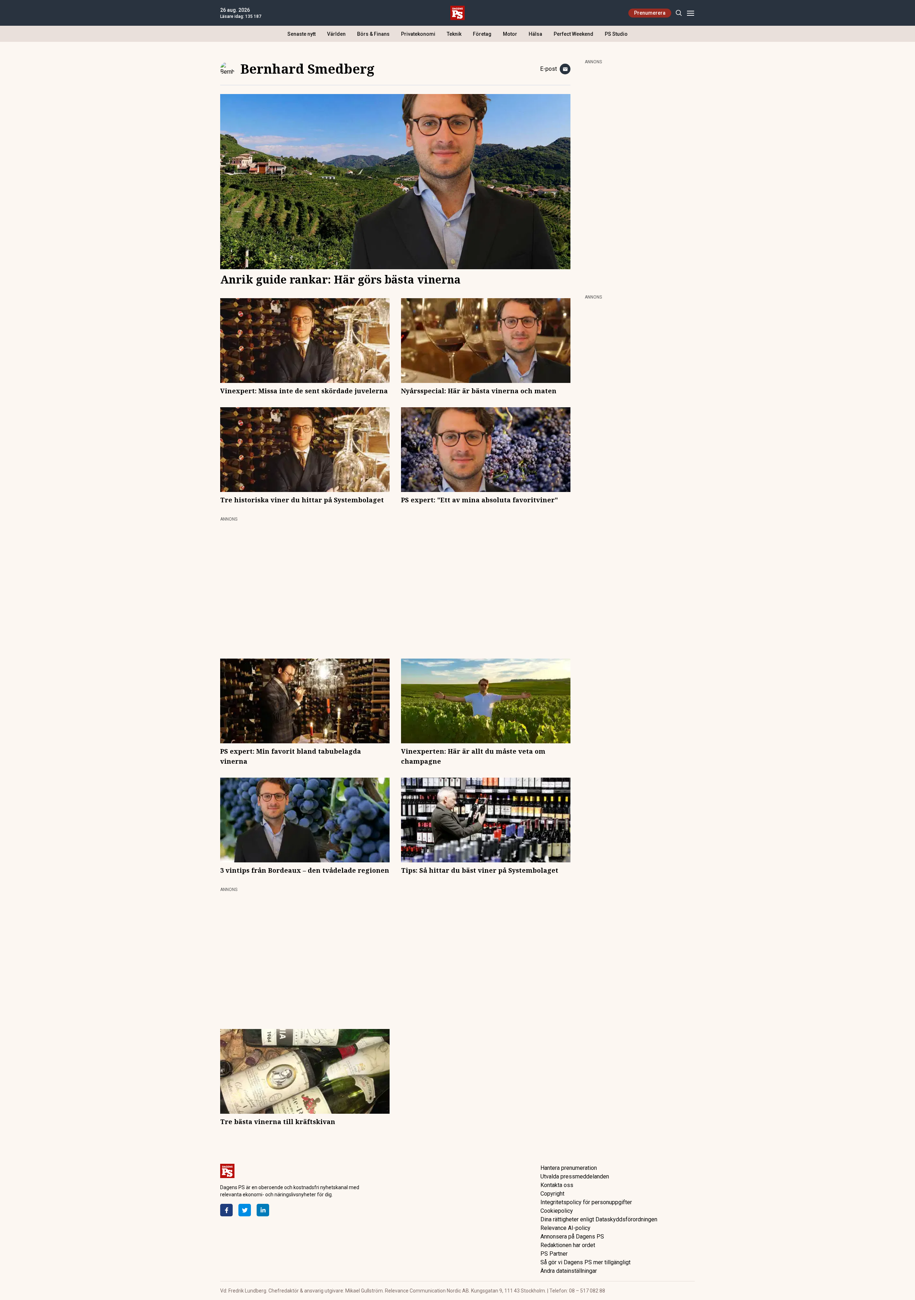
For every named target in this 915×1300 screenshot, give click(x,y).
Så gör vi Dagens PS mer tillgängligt (585, 1262)
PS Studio (616, 34)
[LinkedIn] (263, 1210)
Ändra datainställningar (568, 1270)
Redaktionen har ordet (567, 1245)
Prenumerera (650, 13)
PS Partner (554, 1253)
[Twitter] (244, 1210)
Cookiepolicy (556, 1210)
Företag (482, 34)
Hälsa (535, 34)
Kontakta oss (556, 1185)
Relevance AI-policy (565, 1228)
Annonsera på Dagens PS (572, 1236)
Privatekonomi (418, 34)
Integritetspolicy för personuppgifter (586, 1202)
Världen (336, 34)
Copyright (552, 1193)
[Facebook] (226, 1210)
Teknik (454, 34)
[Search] (678, 13)
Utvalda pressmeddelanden (574, 1176)
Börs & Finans (373, 34)
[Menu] (690, 13)
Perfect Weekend (573, 34)
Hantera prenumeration (568, 1167)
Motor (510, 34)
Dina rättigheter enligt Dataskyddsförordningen (598, 1219)
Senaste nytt (301, 34)
